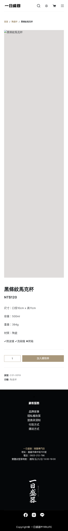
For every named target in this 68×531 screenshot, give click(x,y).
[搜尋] (38, 5)
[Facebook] (26, 515)
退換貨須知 (34, 420)
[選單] (62, 5)
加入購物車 (43, 358)
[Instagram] (34, 515)
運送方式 (34, 428)
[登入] (46, 6)
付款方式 (34, 424)
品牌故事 (34, 411)
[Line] (42, 515)
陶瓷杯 (13, 379)
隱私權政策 (34, 415)
